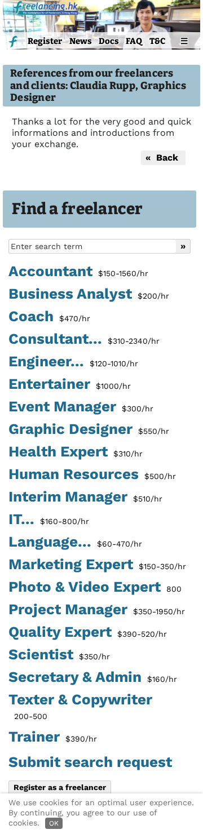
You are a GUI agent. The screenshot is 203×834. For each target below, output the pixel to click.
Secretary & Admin (92, 677)
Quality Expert (87, 632)
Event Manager (80, 407)
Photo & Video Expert (95, 587)
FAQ (134, 41)
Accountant (78, 272)
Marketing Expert (97, 565)
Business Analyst (88, 294)
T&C (157, 41)
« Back (163, 157)
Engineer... (73, 362)
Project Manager (96, 610)
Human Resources (92, 474)
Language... (75, 542)
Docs (109, 41)
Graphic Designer (88, 429)
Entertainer (69, 384)
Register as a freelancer (60, 787)
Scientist (59, 655)
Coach (49, 317)
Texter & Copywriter (80, 706)
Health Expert (75, 452)
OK (54, 823)
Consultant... (84, 339)
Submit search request (90, 762)
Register (45, 41)
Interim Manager (85, 497)
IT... (48, 519)
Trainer (52, 737)
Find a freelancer (77, 208)
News (80, 41)
